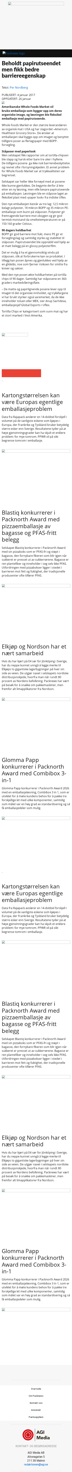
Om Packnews (36, 1396)
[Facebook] (32, 1372)
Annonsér (36, 1410)
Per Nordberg (19, 87)
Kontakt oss (36, 1403)
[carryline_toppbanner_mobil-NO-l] (36, 4)
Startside (36, 1388)
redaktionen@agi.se (36, 1464)
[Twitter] (40, 1372)
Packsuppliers (36, 1417)
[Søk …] (67, 53)
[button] (60, 53)
